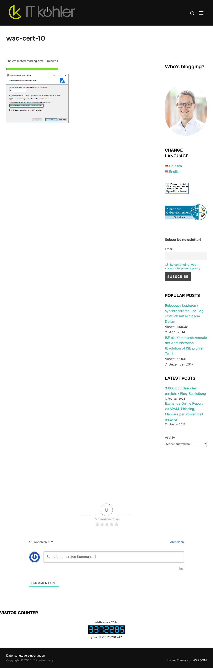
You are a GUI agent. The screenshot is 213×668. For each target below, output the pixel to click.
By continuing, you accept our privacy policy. (183, 266)
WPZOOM (200, 660)
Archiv (170, 437)
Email (168, 249)
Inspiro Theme (176, 660)
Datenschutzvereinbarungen (25, 655)
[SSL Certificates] (177, 193)
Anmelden (176, 542)
